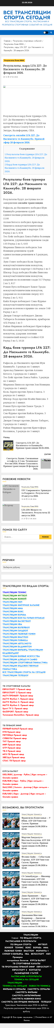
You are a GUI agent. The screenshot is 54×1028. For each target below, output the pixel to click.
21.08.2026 (32, 519)
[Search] (51, 32)
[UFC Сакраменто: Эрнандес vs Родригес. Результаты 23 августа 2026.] (11, 492)
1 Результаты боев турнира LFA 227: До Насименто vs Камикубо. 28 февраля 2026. (26, 158)
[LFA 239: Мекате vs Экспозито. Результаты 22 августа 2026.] (11, 512)
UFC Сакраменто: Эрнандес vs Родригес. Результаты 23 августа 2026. (36, 493)
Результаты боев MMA (14, 60)
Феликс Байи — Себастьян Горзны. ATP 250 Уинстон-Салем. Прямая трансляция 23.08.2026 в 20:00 (35, 862)
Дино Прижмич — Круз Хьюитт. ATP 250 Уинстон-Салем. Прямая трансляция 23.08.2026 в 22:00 (35, 901)
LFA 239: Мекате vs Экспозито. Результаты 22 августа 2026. (35, 512)
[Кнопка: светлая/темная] (45, 32)
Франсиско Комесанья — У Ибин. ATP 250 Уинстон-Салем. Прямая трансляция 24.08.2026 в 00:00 (35, 823)
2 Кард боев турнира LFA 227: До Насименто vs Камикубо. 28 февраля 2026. (24, 168)
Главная (15, 938)
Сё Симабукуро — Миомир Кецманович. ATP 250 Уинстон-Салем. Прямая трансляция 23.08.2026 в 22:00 (35, 882)
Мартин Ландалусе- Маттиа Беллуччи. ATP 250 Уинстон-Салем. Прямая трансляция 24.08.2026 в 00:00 (35, 843)
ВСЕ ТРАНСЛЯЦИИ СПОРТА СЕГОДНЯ (27, 15)
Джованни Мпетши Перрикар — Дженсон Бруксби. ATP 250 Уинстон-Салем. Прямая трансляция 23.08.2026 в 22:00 (35, 922)
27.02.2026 (14, 77)
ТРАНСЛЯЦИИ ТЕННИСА (31, 814)
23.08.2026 (32, 499)
